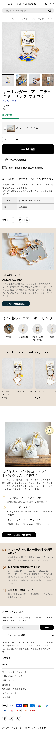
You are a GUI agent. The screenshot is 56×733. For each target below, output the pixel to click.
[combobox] (28, 10)
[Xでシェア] (20, 220)
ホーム (5, 18)
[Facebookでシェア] (13, 220)
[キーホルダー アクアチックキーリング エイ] (17, 373)
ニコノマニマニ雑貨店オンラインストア (27, 728)
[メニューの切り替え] (4, 4)
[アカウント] (46, 4)
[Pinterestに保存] (27, 220)
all (13, 18)
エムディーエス (9, 101)
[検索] (49, 10)
